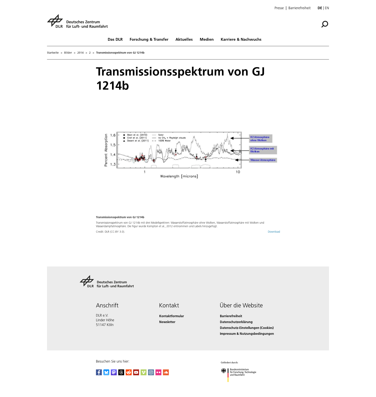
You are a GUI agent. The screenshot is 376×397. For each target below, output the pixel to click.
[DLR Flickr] (158, 374)
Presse (279, 8)
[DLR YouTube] (136, 374)
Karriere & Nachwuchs (241, 39)
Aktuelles (184, 39)
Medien (207, 39)
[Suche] (325, 24)
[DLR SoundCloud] (166, 374)
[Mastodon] (114, 374)
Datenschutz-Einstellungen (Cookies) (247, 328)
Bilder (68, 52)
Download (274, 231)
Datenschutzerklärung (236, 322)
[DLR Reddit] (129, 374)
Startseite (53, 52)
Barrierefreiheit (299, 8)
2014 (80, 52)
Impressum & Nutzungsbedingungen (247, 333)
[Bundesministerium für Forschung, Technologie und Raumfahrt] (242, 386)
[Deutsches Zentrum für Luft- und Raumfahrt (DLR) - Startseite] (79, 23)
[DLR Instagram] (151, 374)
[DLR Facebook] (99, 374)
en (327, 8)
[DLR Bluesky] (106, 374)
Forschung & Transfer (149, 39)
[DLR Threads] (121, 374)
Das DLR (115, 39)
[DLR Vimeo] (143, 374)
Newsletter (167, 322)
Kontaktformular (171, 316)
